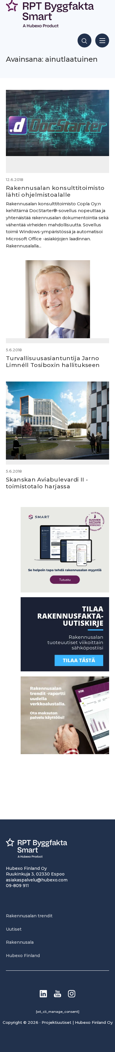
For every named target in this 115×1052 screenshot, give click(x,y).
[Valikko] (102, 40)
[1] (65, 670)
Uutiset (14, 929)
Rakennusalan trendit (29, 915)
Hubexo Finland (23, 955)
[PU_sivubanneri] (65, 752)
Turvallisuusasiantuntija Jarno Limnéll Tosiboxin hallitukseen (53, 361)
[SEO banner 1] (65, 591)
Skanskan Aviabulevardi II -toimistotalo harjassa (47, 483)
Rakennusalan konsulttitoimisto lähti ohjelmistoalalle (55, 191)
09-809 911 (17, 885)
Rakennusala (20, 942)
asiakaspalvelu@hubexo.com (37, 880)
